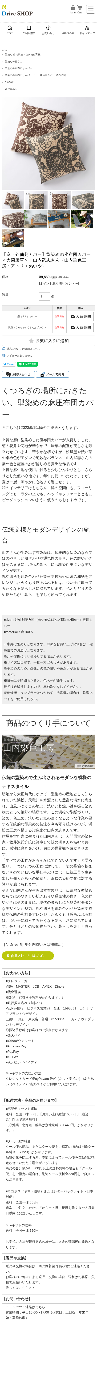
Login (72, 12)
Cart (79, 12)
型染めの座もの (13, 61)
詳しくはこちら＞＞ (20, 1288)
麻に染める (11, 89)
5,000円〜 (11, 82)
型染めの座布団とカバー (18, 68)
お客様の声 (67, 33)
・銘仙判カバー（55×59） (53, 75)
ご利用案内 (29, 33)
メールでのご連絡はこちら (25, 1307)
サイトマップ (87, 33)
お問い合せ (48, 33)
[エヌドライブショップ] (17, 8)
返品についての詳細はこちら (23, 348)
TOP (9, 33)
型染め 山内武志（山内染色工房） (24, 54)
